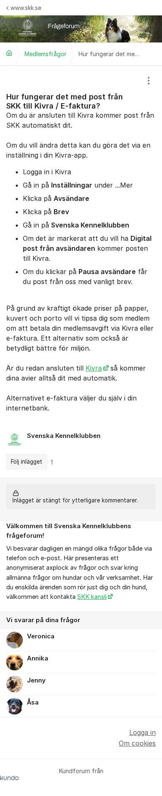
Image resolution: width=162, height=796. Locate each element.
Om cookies (137, 743)
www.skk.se (25, 7)
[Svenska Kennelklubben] (9, 52)
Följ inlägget (26, 461)
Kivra (94, 368)
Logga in (142, 732)
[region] (81, 272)
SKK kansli (92, 597)
